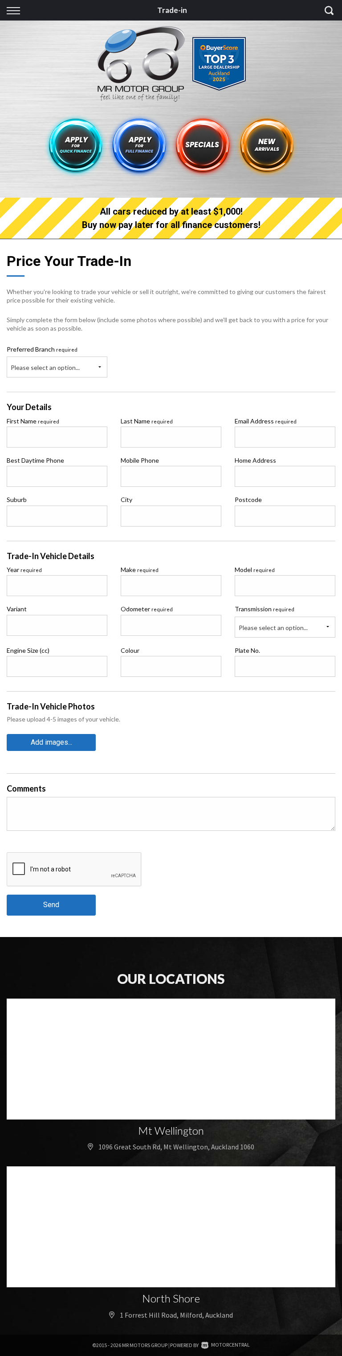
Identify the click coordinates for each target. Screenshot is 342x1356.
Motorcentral (230, 1344)
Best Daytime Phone (35, 460)
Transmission (264, 609)
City (126, 499)
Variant (17, 609)
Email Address (266, 421)
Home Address (255, 460)
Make (140, 569)
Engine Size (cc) (28, 650)
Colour (130, 650)
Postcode (248, 499)
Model (255, 569)
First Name (33, 421)
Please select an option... (45, 367)
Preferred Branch (42, 349)
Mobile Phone (140, 460)
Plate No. (247, 650)
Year (24, 569)
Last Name (147, 421)
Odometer (147, 609)
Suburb (17, 499)
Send (51, 904)
